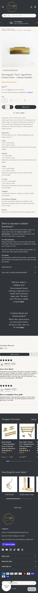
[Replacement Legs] (26, 484)
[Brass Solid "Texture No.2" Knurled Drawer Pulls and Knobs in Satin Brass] (27, 431)
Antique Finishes (10, 29)
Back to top (18, 507)
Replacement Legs (26, 495)
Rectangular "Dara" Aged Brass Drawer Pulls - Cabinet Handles (16, 30)
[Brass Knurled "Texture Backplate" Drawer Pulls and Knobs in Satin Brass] (9, 431)
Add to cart (25, 107)
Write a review (14, 354)
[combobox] (19, 15)
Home (3, 29)
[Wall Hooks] (9, 484)
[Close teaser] (11, 581)
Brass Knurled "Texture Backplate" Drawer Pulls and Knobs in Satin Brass (8, 445)
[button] (35, 7)
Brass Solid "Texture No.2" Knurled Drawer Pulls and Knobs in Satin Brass (26, 445)
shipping (10, 89)
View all (33, 419)
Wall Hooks (9, 495)
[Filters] (32, 354)
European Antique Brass (10, 70)
